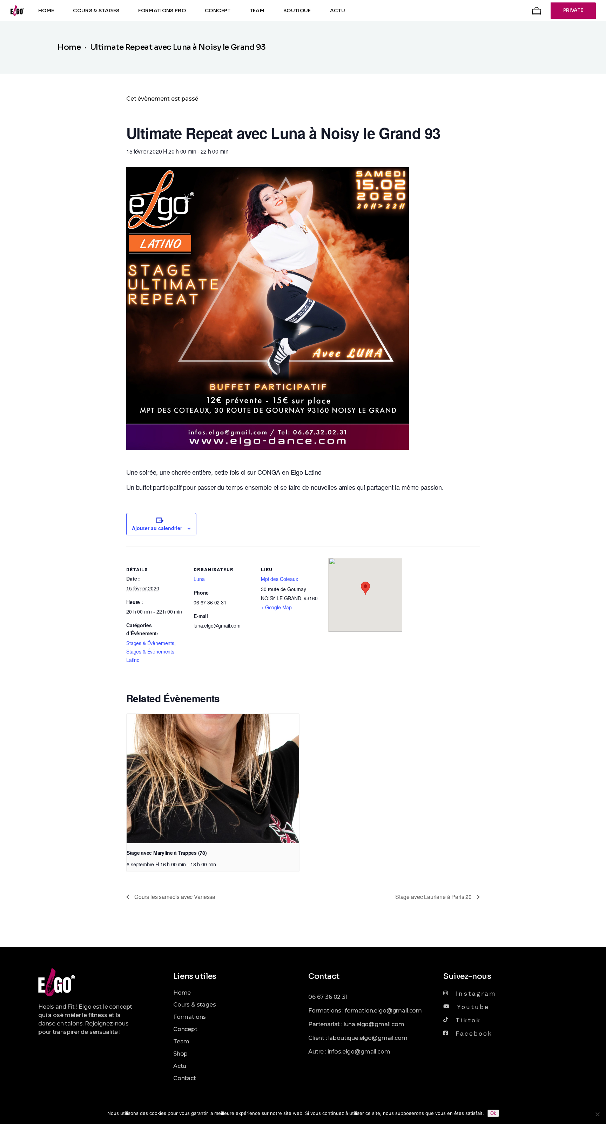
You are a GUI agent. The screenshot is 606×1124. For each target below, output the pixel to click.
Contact (184, 1078)
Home (182, 992)
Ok (493, 1113)
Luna (199, 578)
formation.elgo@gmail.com (383, 1010)
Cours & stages (194, 1004)
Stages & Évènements (150, 642)
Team (181, 1041)
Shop (180, 1053)
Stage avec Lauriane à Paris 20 (434, 897)
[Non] (597, 1114)
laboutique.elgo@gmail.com (368, 1038)
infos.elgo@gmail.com (359, 1051)
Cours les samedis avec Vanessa (174, 897)
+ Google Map (276, 607)
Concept (185, 1029)
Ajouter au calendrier (157, 527)
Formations (189, 1017)
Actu (179, 1066)
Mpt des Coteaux (279, 578)
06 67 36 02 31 (328, 997)
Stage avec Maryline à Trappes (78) (167, 852)
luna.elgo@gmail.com (374, 1024)
